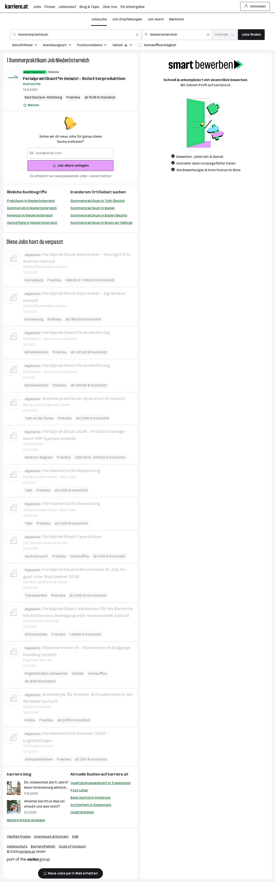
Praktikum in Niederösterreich (31, 201)
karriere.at (118, 774)
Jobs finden (251, 34)
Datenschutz (17, 846)
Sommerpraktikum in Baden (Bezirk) (98, 215)
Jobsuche (99, 19)
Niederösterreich (72, 60)
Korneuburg (34, 280)
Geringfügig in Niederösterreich (32, 223)
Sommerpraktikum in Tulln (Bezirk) (97, 201)
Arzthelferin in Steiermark (90, 805)
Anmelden (258, 6)
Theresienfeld (36, 595)
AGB (75, 836)
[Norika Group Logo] (28, 860)
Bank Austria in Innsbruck (90, 798)
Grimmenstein (36, 634)
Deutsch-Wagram (39, 457)
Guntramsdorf (36, 556)
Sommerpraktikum (28, 60)
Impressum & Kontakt (51, 836)
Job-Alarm (155, 19)
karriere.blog (19, 774)
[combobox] (75, 34)
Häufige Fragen (19, 836)
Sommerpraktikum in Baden (92, 208)
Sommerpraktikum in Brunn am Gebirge (101, 223)
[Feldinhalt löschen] (137, 34)
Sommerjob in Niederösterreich (32, 208)
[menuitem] (27, 46)
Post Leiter (79, 790)
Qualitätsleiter (82, 812)
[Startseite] (19, 6)
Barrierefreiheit (43, 846)
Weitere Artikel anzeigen (26, 820)
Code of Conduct (72, 846)
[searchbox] (70, 153)
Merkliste (176, 19)
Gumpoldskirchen (39, 759)
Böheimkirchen (36, 352)
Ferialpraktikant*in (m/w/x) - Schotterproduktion (74, 78)
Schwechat (59, 673)
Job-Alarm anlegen (73, 165)
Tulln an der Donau (39, 418)
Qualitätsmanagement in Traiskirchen (100, 783)
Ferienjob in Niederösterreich (30, 215)
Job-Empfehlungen (127, 19)
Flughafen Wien (37, 673)
